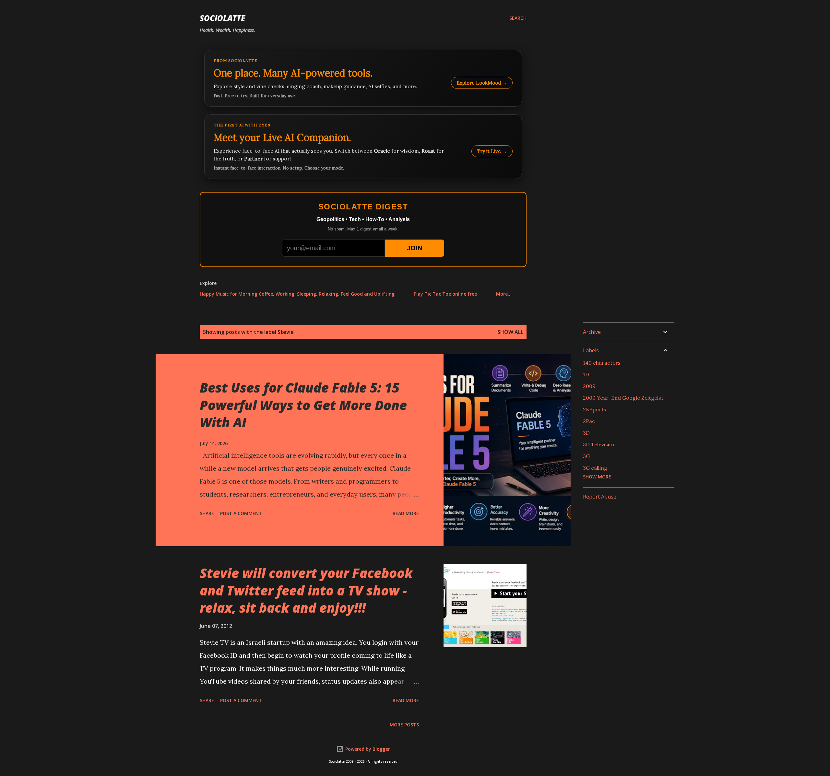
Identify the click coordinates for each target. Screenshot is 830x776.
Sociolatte (222, 18)
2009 (589, 386)
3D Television (599, 444)
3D (586, 432)
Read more (406, 513)
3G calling (595, 467)
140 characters (602, 362)
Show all (510, 331)
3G (586, 456)
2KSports (594, 409)
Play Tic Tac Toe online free (445, 294)
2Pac (589, 421)
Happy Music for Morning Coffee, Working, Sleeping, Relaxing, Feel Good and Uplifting (297, 294)
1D (586, 374)
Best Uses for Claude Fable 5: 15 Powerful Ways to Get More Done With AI (303, 405)
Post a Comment (241, 513)
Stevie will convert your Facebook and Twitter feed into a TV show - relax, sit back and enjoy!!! (306, 590)
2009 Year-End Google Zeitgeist (623, 397)
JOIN (414, 248)
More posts (404, 725)
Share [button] (207, 513)
